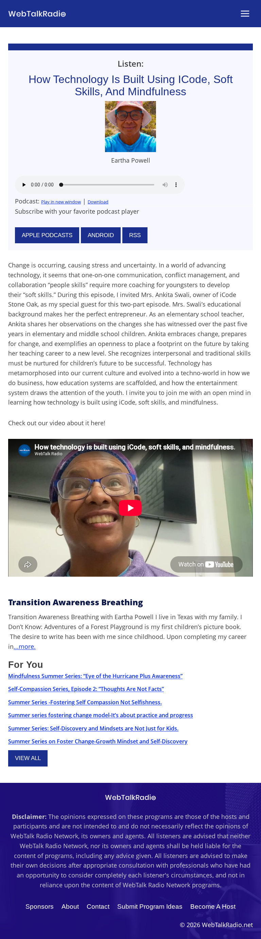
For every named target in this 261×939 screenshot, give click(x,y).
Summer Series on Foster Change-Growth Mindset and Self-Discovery (98, 741)
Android (101, 235)
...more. (25, 646)
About (70, 906)
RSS (135, 235)
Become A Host (213, 906)
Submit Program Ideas (149, 906)
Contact (98, 906)
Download (98, 202)
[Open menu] (245, 13)
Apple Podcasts (47, 235)
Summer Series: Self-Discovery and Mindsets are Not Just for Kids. (93, 728)
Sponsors (39, 906)
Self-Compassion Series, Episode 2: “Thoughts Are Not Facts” (86, 689)
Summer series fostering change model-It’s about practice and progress (100, 715)
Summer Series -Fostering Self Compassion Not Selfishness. (85, 702)
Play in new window (61, 202)
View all (28, 758)
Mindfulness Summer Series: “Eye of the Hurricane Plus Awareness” (95, 676)
